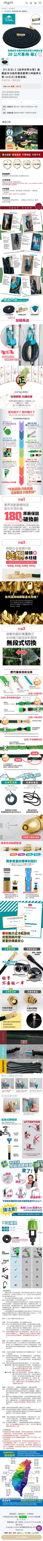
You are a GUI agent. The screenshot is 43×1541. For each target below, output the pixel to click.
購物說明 (21, 1514)
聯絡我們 (13, 1514)
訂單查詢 (30, 1514)
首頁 (5, 8)
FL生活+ (23, 1519)
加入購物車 (23, 1537)
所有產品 (12, 8)
